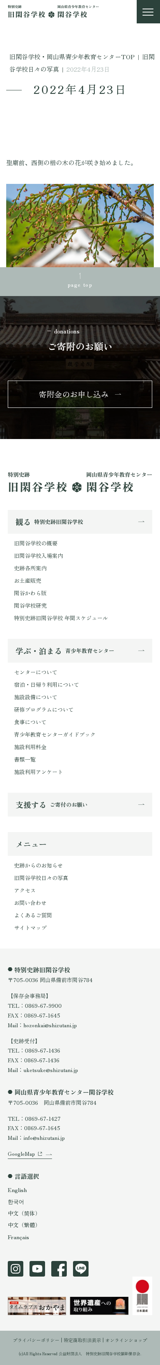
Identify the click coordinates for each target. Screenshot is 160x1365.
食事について (30, 722)
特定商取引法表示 (82, 1340)
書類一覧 (25, 759)
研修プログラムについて (44, 709)
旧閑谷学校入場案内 (38, 555)
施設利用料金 (30, 747)
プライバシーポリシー (36, 1340)
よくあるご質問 (33, 915)
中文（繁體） (24, 1225)
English (17, 1190)
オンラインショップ (126, 1340)
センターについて (35, 672)
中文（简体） (24, 1213)
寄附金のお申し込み (74, 394)
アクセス (25, 890)
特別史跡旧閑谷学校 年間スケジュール (61, 618)
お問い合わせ (30, 902)
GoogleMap (21, 1153)
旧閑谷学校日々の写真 (41, 878)
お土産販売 (27, 580)
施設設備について (35, 697)
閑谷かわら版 (30, 593)
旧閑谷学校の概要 (35, 543)
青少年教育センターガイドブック (55, 734)
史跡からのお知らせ (38, 865)
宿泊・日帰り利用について (46, 684)
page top (80, 284)
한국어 (16, 1201)
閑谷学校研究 (30, 605)
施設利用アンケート (38, 772)
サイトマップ (30, 927)
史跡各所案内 (30, 568)
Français (18, 1237)
